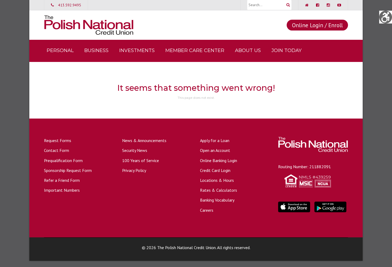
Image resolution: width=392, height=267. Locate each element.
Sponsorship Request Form (68, 170)
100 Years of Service (140, 160)
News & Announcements (144, 140)
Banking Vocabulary (217, 200)
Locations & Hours (217, 180)
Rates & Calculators (218, 190)
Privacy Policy (134, 170)
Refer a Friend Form (62, 180)
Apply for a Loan (214, 140)
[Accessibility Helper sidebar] (385, 17)
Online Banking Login (218, 160)
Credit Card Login (215, 170)
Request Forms (57, 140)
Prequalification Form (63, 160)
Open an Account (215, 150)
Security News (134, 150)
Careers (206, 210)
